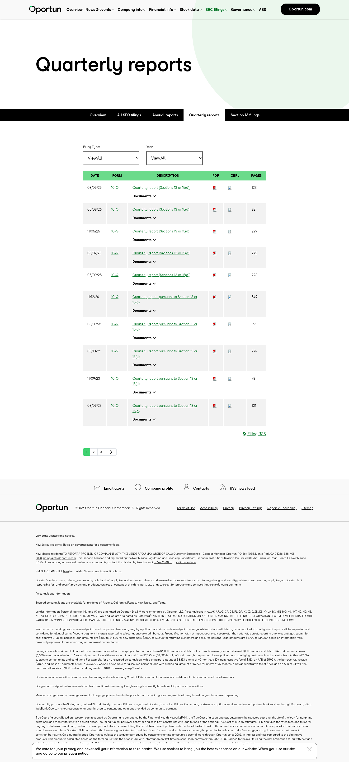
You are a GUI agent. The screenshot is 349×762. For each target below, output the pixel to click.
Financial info (161, 9)
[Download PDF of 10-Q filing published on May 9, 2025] (215, 275)
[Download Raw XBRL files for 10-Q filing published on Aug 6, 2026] (230, 187)
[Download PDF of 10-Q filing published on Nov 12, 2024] (215, 296)
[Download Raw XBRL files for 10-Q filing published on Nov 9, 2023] (230, 378)
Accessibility (209, 508)
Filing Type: (91, 147)
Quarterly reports (204, 115)
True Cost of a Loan (48, 717)
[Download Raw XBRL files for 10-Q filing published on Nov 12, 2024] (230, 296)
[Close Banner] (309, 750)
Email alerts (113, 488)
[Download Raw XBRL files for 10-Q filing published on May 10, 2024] (230, 351)
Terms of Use (186, 508)
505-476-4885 (163, 562)
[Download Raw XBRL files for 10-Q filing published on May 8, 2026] (230, 209)
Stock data (189, 9)
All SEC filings (129, 115)
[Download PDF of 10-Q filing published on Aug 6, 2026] (215, 187)
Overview (74, 9)
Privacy (228, 508)
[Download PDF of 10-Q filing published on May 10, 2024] (215, 351)
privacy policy (76, 753)
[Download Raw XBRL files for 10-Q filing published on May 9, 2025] (230, 275)
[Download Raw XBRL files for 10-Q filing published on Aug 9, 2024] (230, 324)
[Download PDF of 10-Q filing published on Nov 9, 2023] (215, 378)
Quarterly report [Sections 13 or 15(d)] (161, 187)
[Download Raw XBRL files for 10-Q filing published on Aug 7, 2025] (230, 253)
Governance (241, 9)
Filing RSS (254, 433)
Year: (150, 147)
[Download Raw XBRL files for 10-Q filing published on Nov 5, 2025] (230, 231)
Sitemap (307, 508)
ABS (262, 9)
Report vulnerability (282, 508)
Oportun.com (300, 9)
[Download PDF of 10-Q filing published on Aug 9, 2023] (215, 405)
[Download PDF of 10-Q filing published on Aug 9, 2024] (215, 324)
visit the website (186, 562)
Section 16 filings (245, 115)
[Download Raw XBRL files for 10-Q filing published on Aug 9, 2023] (230, 405)
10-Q (114, 187)
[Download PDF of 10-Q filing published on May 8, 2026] (215, 209)
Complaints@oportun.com (59, 558)
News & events (98, 9)
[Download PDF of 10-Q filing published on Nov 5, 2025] (215, 231)
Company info (130, 9)
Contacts (200, 488)
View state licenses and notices (55, 535)
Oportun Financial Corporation (107, 508)
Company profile (158, 488)
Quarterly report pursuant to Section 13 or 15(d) (164, 299)
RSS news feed (242, 488)
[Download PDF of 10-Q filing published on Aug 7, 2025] (215, 253)
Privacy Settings (250, 508)
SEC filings (215, 9)
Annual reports (165, 115)
